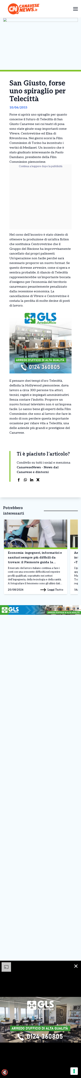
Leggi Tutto (55, 589)
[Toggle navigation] (75, 9)
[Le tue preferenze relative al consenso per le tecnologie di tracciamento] (74, 1071)
